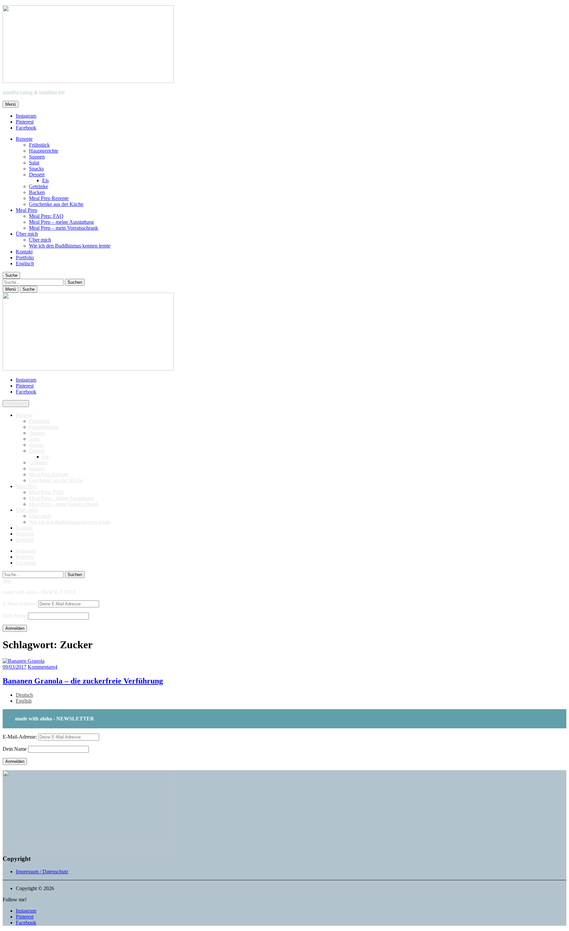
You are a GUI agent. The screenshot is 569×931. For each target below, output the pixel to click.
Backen (37, 192)
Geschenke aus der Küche (56, 204)
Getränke (38, 186)
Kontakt (24, 251)
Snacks (36, 168)
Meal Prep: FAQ (46, 216)
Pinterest (25, 122)
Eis (45, 180)
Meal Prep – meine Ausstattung (61, 222)
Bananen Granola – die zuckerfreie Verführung (83, 681)
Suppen (37, 157)
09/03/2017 (14, 667)
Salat (34, 162)
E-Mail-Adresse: (20, 603)
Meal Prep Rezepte (48, 198)
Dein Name (15, 616)
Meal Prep (26, 210)
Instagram (26, 116)
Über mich (27, 234)
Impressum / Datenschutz (42, 871)
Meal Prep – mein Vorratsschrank (63, 228)
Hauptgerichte (43, 151)
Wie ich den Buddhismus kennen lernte (69, 245)
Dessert (36, 174)
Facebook (26, 128)
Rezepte (24, 139)
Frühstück (39, 145)
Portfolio (25, 257)
